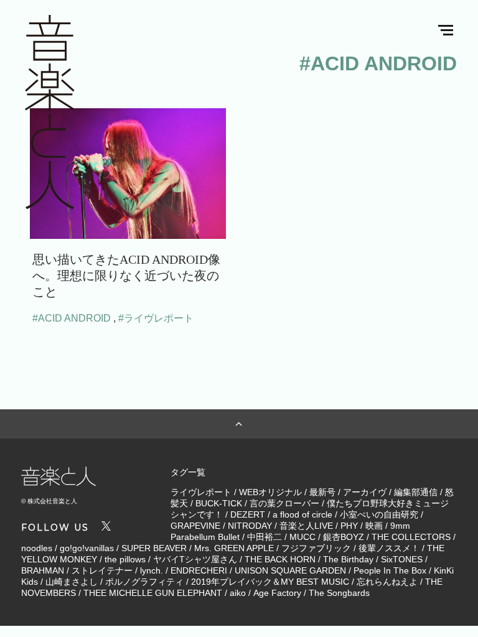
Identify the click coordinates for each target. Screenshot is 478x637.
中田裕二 (264, 537)
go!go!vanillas (87, 548)
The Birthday (348, 559)
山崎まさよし (71, 582)
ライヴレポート (201, 492)
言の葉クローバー (284, 503)
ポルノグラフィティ (144, 582)
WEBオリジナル (270, 492)
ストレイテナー (102, 570)
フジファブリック (316, 548)
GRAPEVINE (195, 526)
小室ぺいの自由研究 (379, 514)
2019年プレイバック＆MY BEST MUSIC (270, 582)
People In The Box (390, 570)
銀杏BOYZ (343, 537)
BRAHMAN (42, 570)
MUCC (302, 537)
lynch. (151, 570)
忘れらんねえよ (387, 582)
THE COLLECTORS (411, 537)
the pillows (125, 559)
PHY (349, 526)
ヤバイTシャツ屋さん (195, 559)
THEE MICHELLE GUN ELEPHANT (152, 593)
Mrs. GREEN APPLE (234, 548)
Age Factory (277, 593)
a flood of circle (302, 514)
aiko (238, 593)
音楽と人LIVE (306, 526)
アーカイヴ (365, 492)
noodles (36, 548)
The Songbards (339, 593)
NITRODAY (250, 526)
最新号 (322, 492)
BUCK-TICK (218, 503)
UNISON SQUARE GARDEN (290, 570)
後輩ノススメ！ (388, 548)
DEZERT (247, 514)
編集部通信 (416, 492)
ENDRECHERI (199, 570)
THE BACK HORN (280, 559)
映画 (374, 526)
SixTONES (402, 559)
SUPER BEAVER (154, 548)
